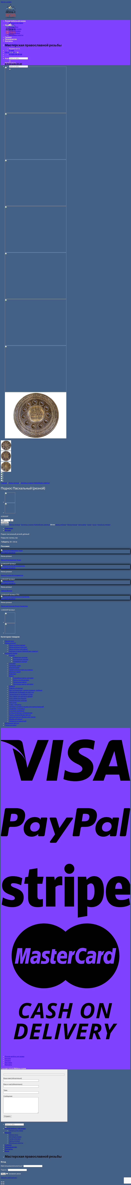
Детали (8, 530)
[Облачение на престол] (10, 502)
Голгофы (12, 663)
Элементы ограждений (17, 721)
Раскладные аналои (20, 659)
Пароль (4, 1170)
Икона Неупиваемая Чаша (11, 560)
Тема (5, 1090)
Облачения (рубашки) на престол (21, 692)
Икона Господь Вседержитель (12, 575)
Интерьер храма (15, 29)
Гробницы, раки (15, 666)
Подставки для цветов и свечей (20, 696)
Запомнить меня (14, 1174)
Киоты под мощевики (21, 680)
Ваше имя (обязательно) (12, 1078)
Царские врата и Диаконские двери (22, 717)
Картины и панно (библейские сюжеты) (35, 483)
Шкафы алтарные (16, 719)
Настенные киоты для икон (23, 684)
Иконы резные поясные (18, 647)
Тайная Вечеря (6, 591)
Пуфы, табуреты (15, 705)
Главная (4, 483)
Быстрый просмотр (8, 552)
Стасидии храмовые (16, 711)
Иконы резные (14, 33)
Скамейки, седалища (17, 709)
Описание (9, 528)
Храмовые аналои (20, 661)
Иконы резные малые (17, 645)
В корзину (5, 522)
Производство (11, 39)
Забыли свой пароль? (9, 1178)
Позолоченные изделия (18, 700)
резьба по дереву (103, 525)
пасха (94, 525)
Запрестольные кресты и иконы (21, 670)
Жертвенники (14, 668)
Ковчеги (12, 686)
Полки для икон (15, 31)
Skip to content (6, 2)
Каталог (8, 25)
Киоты (11, 676)
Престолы (13, 702)
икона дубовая (61, 525)
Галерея (8, 37)
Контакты (9, 41)
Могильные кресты (16, 35)
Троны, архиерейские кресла (20, 715)
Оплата (8, 1060)
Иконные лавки (15, 672)
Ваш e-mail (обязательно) (12, 1084)
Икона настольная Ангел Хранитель (14, 606)
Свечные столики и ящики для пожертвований (26, 707)
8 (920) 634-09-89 (13, 64)
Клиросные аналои (20, 657)
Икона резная (72, 525)
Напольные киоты (20, 682)
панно (89, 525)
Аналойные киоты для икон (23, 678)
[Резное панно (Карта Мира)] (10, 513)
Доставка (8, 1063)
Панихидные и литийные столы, (21, 694)
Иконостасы (13, 27)
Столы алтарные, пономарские (20, 713)
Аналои (12, 655)
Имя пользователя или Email (12, 1166)
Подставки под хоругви (17, 698)
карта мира (82, 525)
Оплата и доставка (16, 23)
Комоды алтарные (16, 688)
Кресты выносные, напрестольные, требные (25, 690)
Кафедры (12, 674)
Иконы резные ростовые (18, 649)
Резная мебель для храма (15, 21)
